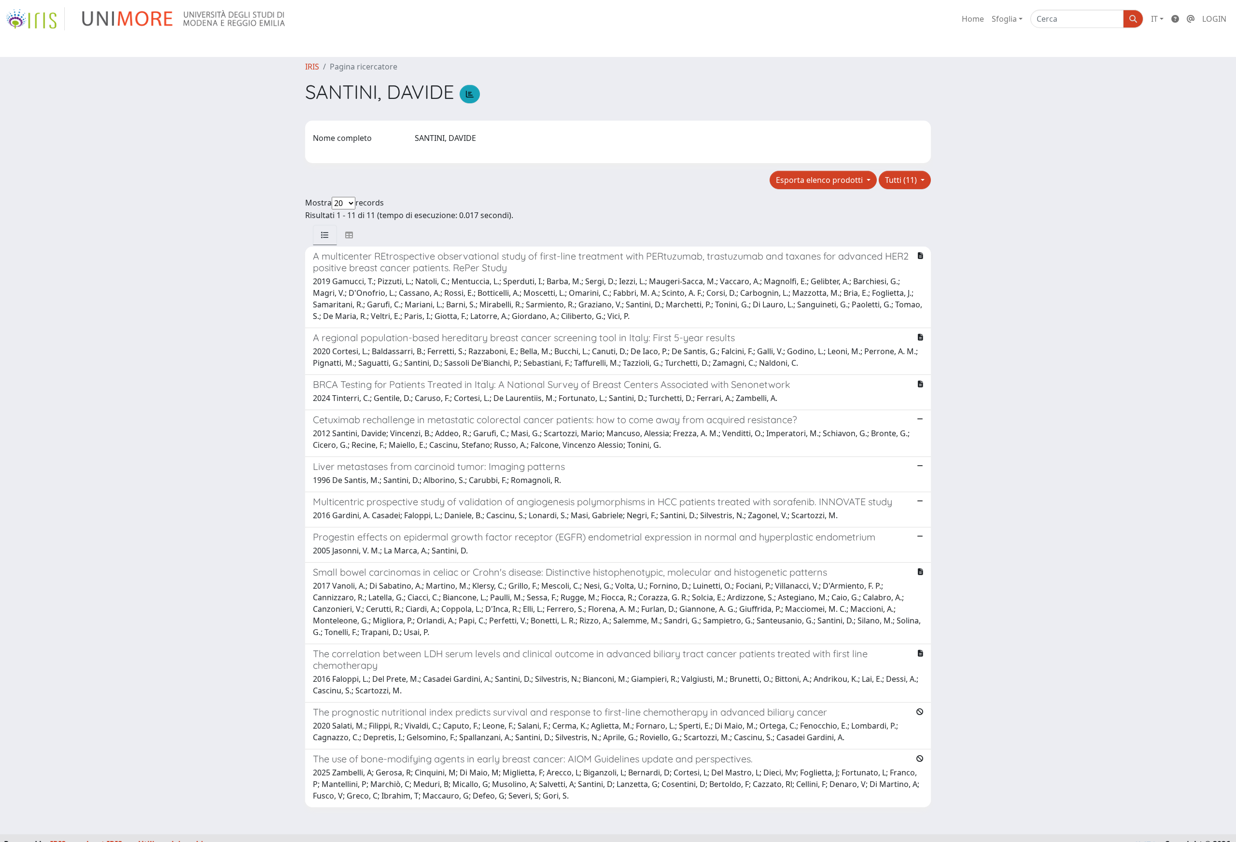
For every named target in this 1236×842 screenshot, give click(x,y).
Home (973, 19)
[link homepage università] (184, 18)
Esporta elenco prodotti (820, 180)
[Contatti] (1190, 18)
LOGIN (1214, 19)
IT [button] (1154, 19)
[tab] (325, 235)
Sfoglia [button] (1004, 19)
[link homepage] (35, 18)
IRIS (312, 66)
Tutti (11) (902, 180)
